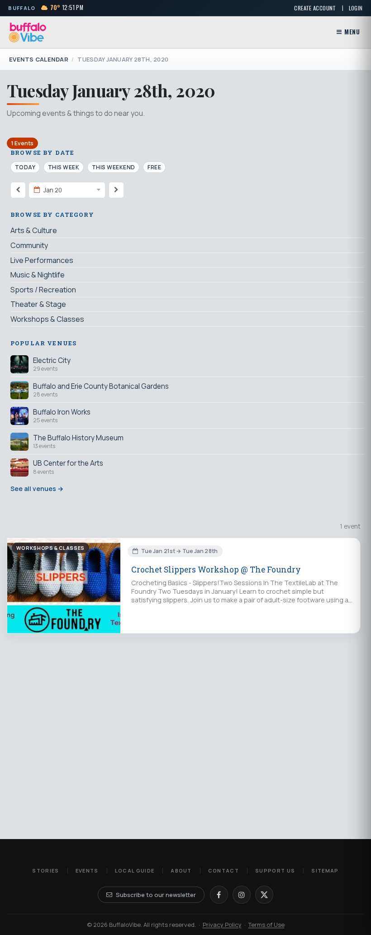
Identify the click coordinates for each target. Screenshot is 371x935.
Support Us (275, 870)
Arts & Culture (33, 230)
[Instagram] (242, 895)
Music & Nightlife (37, 275)
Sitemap (324, 870)
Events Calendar (38, 59)
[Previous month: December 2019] (18, 190)
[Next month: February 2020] (116, 190)
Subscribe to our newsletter (156, 895)
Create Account (315, 8)
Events (87, 870)
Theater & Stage (38, 304)
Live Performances (41, 260)
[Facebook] (219, 895)
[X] (264, 895)
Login (356, 8)
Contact (223, 870)
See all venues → (36, 488)
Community (29, 245)
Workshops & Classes (47, 319)
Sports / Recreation (43, 290)
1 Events (22, 143)
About (181, 870)
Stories (45, 870)
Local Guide (135, 870)
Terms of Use (266, 925)
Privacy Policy (222, 925)
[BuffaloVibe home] (27, 32)
